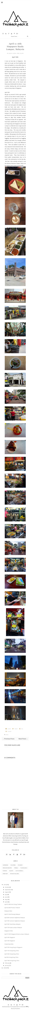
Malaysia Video (8, 911)
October (7, 887)
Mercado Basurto (7, 867)
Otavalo (16, 867)
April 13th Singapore (9, 940)
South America (19, 870)
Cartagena (5, 865)
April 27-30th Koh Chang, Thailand (13, 904)
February (7, 963)
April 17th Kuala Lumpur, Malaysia (13, 927)
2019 (5, 884)
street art (5, 873)
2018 (5, 968)
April (6, 902)
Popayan (5, 870)
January (7, 965)
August (7, 892)
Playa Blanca (23, 867)
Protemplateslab (14, 1006)
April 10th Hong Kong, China (11, 954)
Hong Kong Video (8, 944)
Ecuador (20, 865)
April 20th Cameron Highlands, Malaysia (14, 917)
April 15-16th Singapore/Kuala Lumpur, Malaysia (16, 934)
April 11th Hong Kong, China (11, 950)
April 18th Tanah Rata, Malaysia (12, 924)
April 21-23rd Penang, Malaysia (12, 914)
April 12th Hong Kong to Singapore (13, 947)
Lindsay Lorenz (12, 53)
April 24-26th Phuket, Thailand (12, 907)
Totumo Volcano (14, 873)
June (6, 897)
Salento (11, 870)
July (6, 894)
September (8, 889)
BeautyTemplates (15, 1008)
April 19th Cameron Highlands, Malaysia (14, 921)
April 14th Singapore (9, 937)
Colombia (13, 865)
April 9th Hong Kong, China (11, 957)
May (6, 899)
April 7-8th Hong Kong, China (11, 960)
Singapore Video (8, 931)
